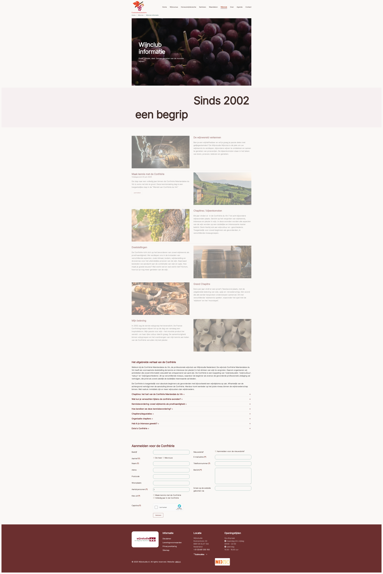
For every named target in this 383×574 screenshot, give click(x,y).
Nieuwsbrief (198, 452)
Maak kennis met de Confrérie (148, 174)
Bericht (197, 470)
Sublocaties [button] (199, 554)
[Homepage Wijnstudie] (145, 539)
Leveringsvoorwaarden (172, 542)
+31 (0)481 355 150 (201, 550)
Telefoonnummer (201, 463)
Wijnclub (224, 7)
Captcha (136, 505)
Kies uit (136, 496)
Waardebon (213, 7)
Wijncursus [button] (174, 7)
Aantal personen (140, 489)
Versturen (158, 515)
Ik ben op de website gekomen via (202, 489)
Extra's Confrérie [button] (140, 428)
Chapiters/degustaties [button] (142, 414)
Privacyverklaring (170, 546)
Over (232, 7)
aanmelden (137, 193)
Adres (134, 470)
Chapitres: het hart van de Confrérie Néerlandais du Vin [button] (157, 394)
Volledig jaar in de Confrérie (167, 498)
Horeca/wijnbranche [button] (188, 7)
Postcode (136, 476)
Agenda (239, 7)
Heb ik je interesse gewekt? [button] (145, 423)
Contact (248, 7)
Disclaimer (167, 539)
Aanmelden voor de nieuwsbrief (230, 451)
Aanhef (136, 458)
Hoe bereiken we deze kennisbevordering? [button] (152, 409)
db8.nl (178, 562)
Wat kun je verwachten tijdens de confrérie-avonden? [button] (156, 399)
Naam (135, 463)
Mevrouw (168, 458)
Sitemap (166, 550)
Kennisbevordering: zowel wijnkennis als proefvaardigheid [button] (158, 404)
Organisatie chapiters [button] (142, 418)
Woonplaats (136, 483)
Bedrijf (134, 452)
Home (164, 7)
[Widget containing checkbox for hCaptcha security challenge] (168, 507)
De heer (158, 458)
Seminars (202, 7)
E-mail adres (199, 457)
